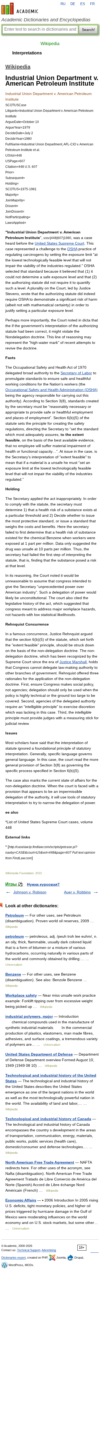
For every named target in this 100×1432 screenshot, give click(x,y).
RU (63, 4)
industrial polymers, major (29, 1016)
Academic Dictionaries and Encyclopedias (45, 19)
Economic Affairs (20, 1200)
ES (82, 4)
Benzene (13, 974)
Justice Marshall (73, 662)
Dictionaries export (13, 1257)
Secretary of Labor (76, 373)
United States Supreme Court (59, 243)
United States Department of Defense (39, 1054)
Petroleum (14, 915)
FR (92, 4)
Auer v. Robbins (77, 892)
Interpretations (27, 53)
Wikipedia (50, 43)
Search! (88, 29)
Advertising (49, 1250)
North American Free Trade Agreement (39, 1162)
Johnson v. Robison (29, 892)
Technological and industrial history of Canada (48, 1119)
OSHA (72, 249)
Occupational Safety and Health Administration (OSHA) (51, 390)
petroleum (14, 936)
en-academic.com (20, 8)
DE (72, 4)
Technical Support (28, 1250)
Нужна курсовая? (43, 884)
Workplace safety (21, 995)
